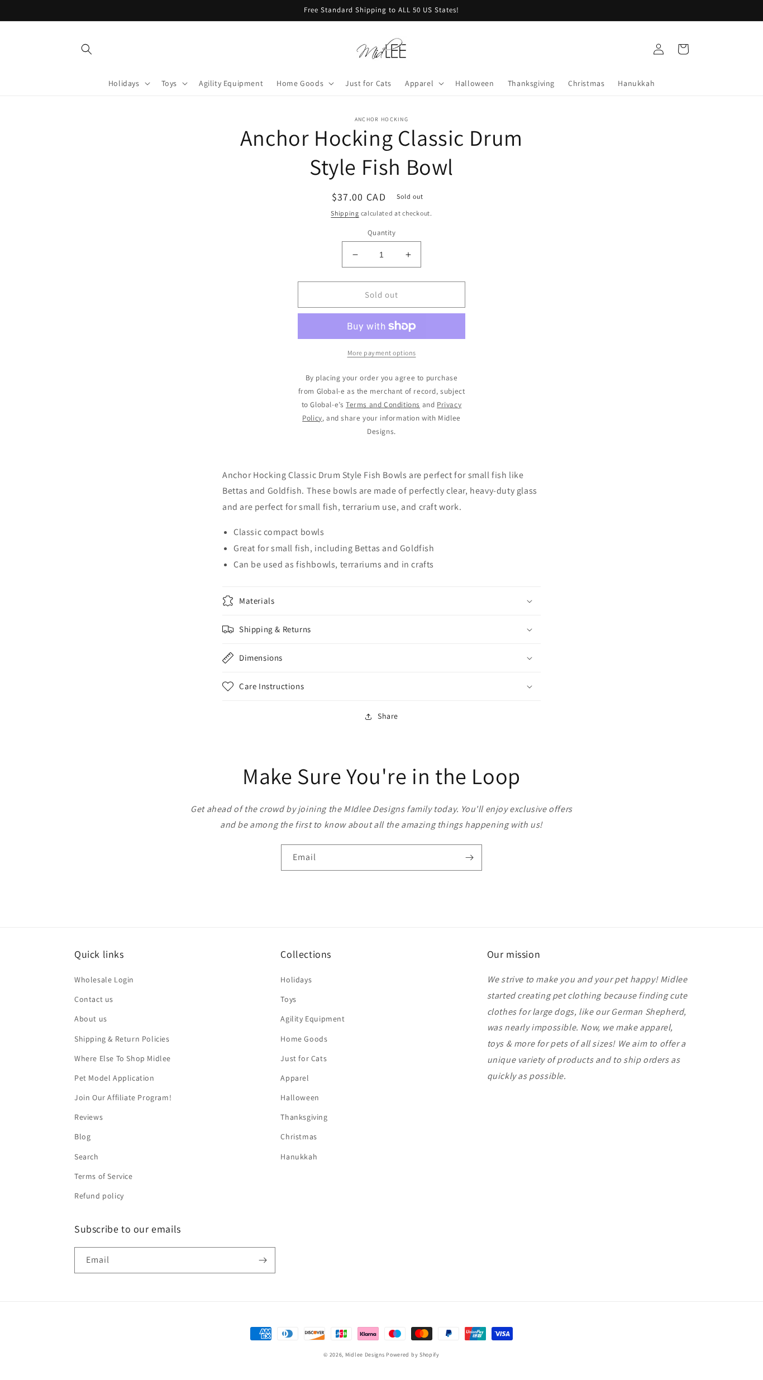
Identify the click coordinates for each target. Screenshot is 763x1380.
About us (90, 1019)
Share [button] (388, 716)
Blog (82, 1136)
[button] (86, 49)
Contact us (93, 999)
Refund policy (99, 1196)
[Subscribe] (469, 857)
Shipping (345, 213)
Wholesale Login (104, 980)
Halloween (299, 1097)
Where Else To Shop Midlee (122, 1058)
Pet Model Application (114, 1078)
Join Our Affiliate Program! (122, 1097)
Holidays (296, 980)
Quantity (381, 232)
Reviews (88, 1117)
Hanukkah (298, 1157)
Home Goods (303, 1039)
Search (86, 1157)
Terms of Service (103, 1176)
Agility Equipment (312, 1019)
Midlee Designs (365, 1354)
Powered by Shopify (413, 1354)
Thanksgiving (303, 1117)
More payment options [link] (381, 352)
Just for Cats (303, 1058)
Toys (288, 999)
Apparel (294, 1078)
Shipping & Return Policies (122, 1039)
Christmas (298, 1136)
